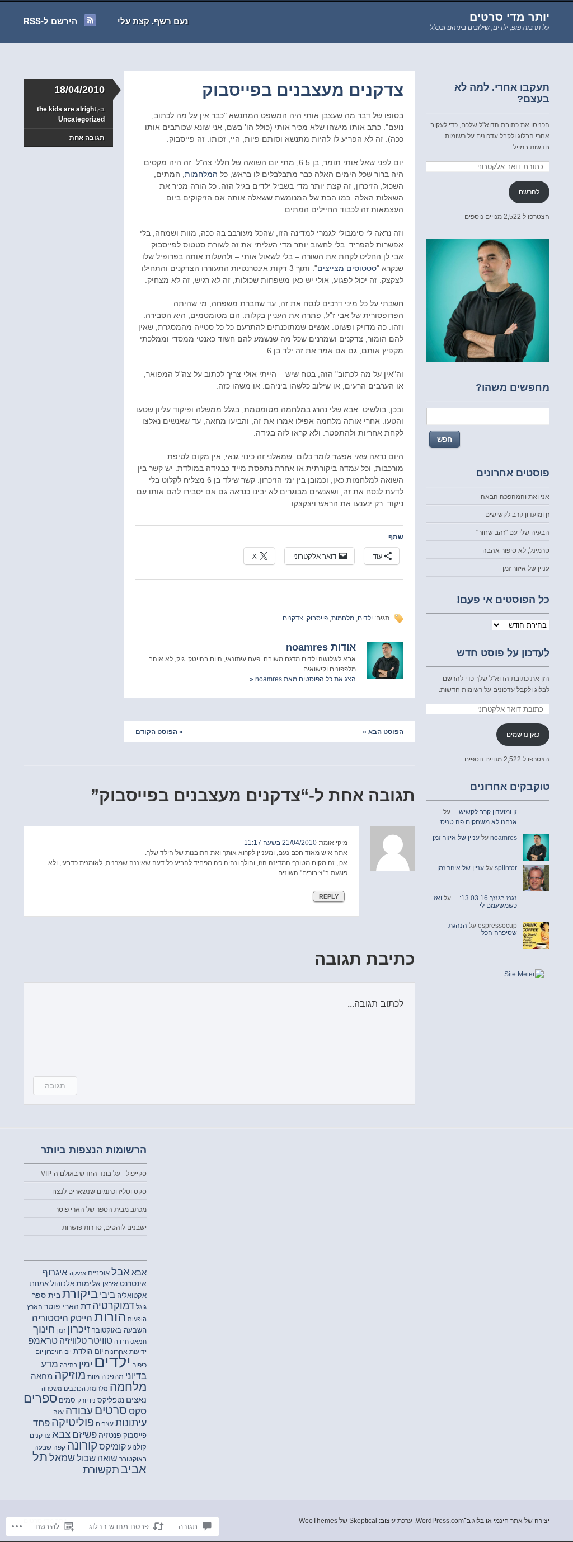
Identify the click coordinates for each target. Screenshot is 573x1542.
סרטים (111, 1410)
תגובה (55, 1085)
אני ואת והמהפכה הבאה (515, 497)
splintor (506, 868)
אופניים (99, 1273)
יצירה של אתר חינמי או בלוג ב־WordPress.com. (481, 1521)
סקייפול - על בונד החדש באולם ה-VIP (94, 1173)
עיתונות (131, 1422)
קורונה (82, 1445)
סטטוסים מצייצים (347, 268)
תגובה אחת (87, 138)
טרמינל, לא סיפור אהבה (515, 550)
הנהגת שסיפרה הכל (482, 929)
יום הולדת (88, 1351)
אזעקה (77, 1273)
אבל (120, 1272)
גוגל (141, 1306)
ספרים (40, 1398)
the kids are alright (66, 109)
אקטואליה (132, 1296)
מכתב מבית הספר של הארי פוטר (101, 1209)
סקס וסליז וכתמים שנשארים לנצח (99, 1191)
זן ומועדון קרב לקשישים (517, 514)
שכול (86, 1458)
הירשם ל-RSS (50, 21)
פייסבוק (317, 618)
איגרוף (55, 1272)
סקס (138, 1411)
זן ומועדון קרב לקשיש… (484, 812)
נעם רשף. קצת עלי (153, 21)
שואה (107, 1458)
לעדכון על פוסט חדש (503, 652)
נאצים (136, 1399)
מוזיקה (70, 1374)
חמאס (138, 1341)
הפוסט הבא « (383, 732)
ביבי (107, 1294)
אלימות (88, 1283)
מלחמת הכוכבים (86, 1388)
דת (86, 1306)
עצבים (105, 1424)
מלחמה (128, 1386)
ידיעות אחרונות (126, 1352)
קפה (59, 1447)
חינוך (44, 1329)
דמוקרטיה (113, 1305)
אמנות (39, 1284)
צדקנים (293, 618)
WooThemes (318, 1521)
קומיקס (112, 1446)
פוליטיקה (72, 1422)
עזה (58, 1412)
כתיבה (68, 1365)
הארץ (35, 1307)
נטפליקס (110, 1400)
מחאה (42, 1376)
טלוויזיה (73, 1340)
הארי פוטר (61, 1306)
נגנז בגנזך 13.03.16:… (485, 898)
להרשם (529, 192)
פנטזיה (109, 1435)
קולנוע (137, 1447)
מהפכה (112, 1376)
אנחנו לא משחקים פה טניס (478, 822)
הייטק (81, 1318)
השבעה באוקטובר (119, 1330)
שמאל (62, 1458)
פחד (41, 1423)
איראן (110, 1283)
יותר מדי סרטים (509, 17)
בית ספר (46, 1295)
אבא (139, 1272)
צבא (61, 1434)
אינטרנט (133, 1283)
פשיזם (84, 1434)
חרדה (121, 1341)
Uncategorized (81, 119)
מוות (93, 1376)
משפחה (51, 1388)
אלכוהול (62, 1283)
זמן (61, 1330)
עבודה (79, 1411)
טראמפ (43, 1340)
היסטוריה (50, 1318)
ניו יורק (86, 1400)
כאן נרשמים (522, 735)
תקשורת (101, 1469)
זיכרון (78, 1329)
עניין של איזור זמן (525, 568)
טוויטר (100, 1340)
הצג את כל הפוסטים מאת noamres (303, 679)
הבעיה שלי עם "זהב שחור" (512, 532)
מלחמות (342, 618)
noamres (503, 838)
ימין (85, 1364)
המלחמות (201, 174)
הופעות (137, 1319)
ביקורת (80, 1294)
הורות (110, 1317)
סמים (67, 1400)
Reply (329, 896)
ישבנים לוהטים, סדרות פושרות (104, 1227)
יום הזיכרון (58, 1351)
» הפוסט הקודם (159, 732)
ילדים (365, 618)
